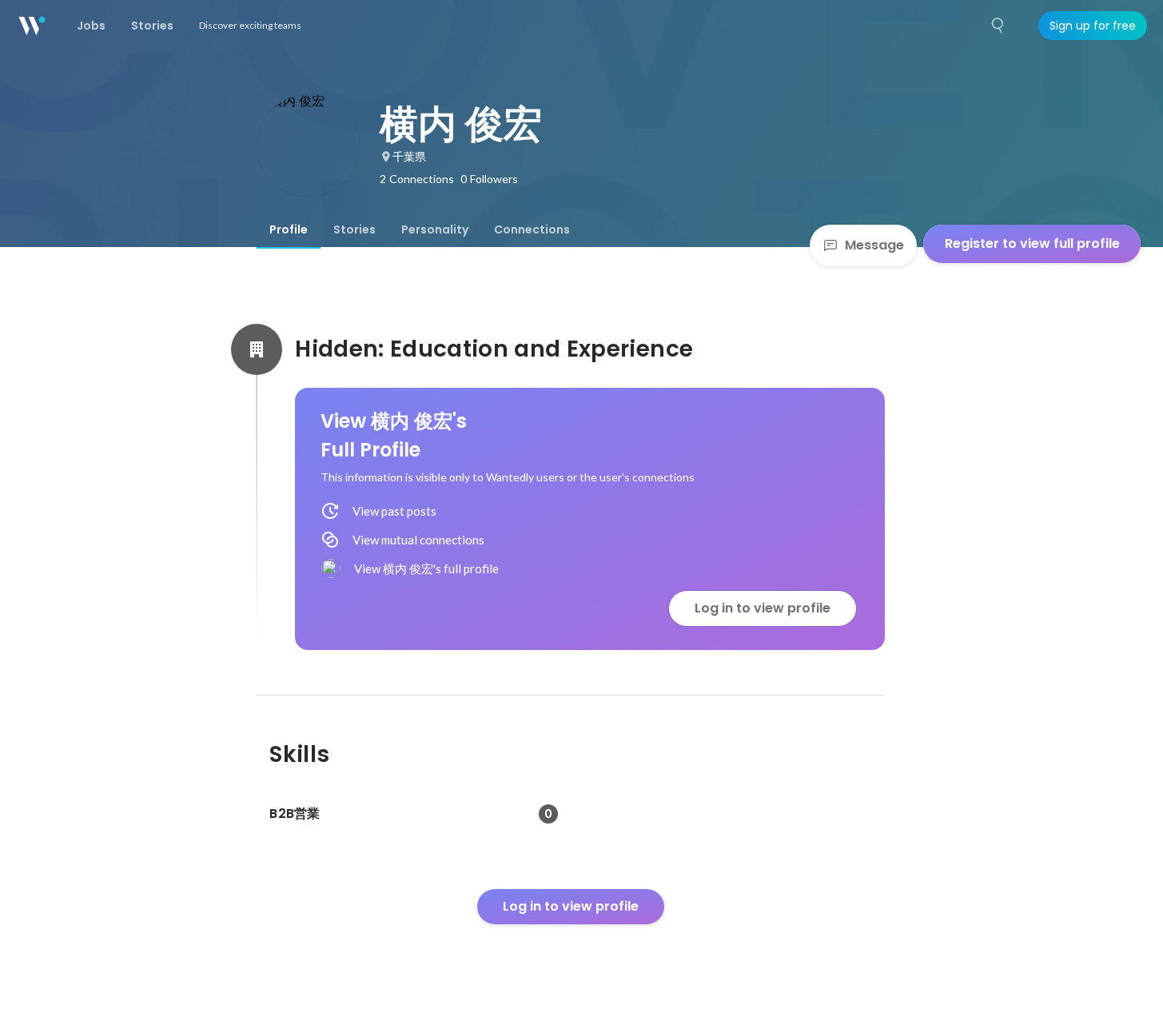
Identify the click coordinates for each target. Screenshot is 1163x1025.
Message (874, 245)
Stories (354, 229)
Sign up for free (1092, 26)
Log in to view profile (762, 608)
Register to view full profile (1032, 243)
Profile (288, 229)
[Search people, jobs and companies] (998, 26)
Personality (434, 229)
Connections (532, 229)
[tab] (289, 229)
